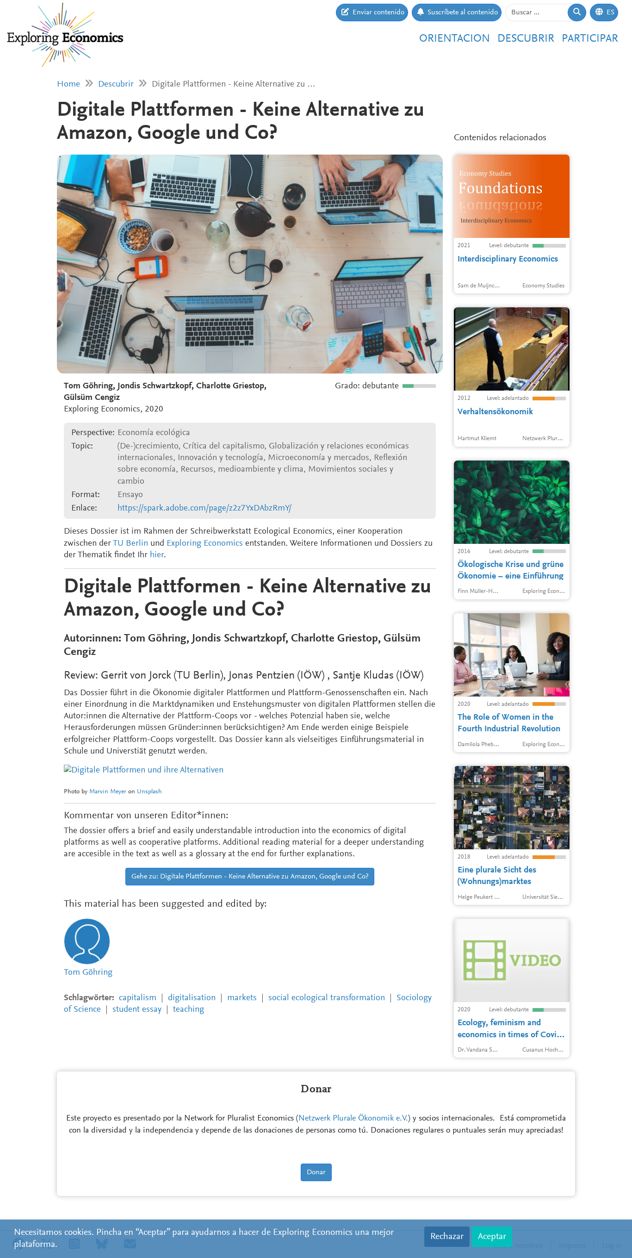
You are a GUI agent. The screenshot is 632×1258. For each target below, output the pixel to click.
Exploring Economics (205, 543)
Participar (590, 38)
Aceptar (492, 1236)
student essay (136, 1009)
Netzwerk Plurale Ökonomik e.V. (353, 1119)
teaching (188, 1009)
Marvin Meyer (107, 792)
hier (157, 555)
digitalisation (192, 998)
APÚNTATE (547, 111)
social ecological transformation (326, 998)
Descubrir (525, 38)
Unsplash (149, 792)
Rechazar (447, 1236)
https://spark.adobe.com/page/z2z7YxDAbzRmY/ (204, 508)
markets (242, 998)
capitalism (137, 998)
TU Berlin (130, 543)
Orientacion (454, 38)
